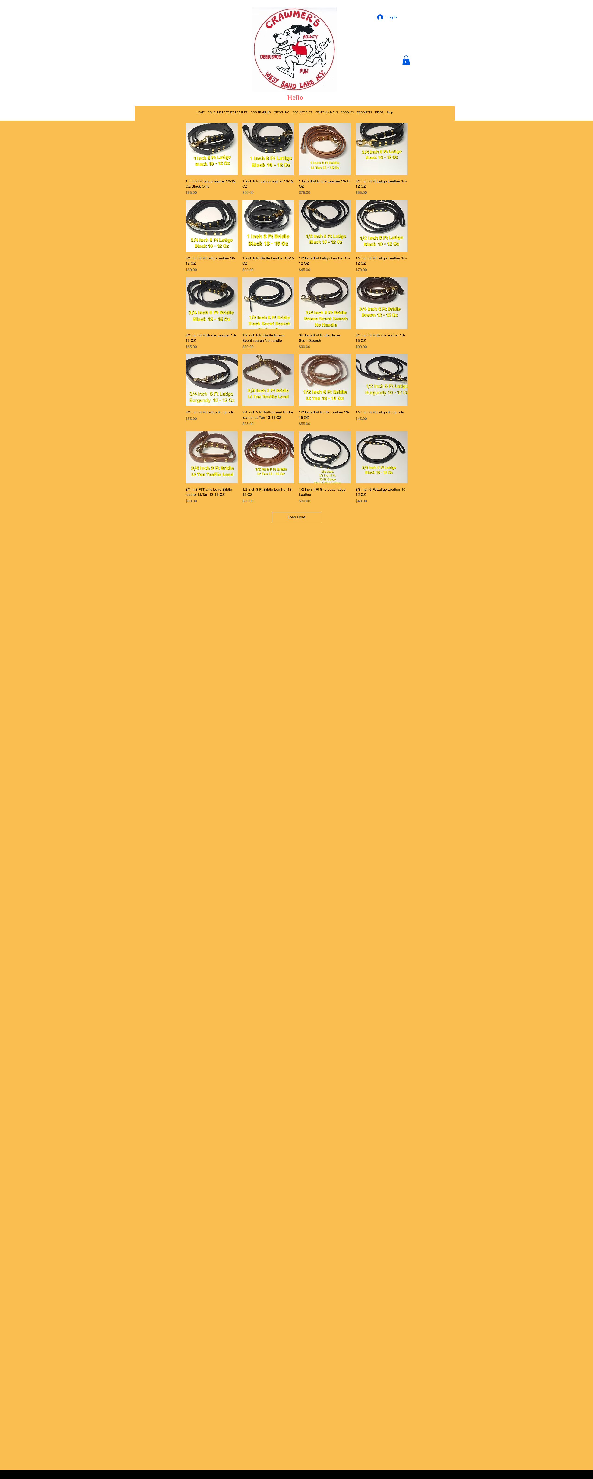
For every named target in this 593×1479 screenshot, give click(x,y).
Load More (296, 517)
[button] (406, 60)
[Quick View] (212, 149)
